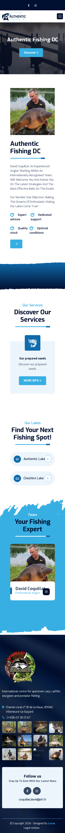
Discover (30, 52)
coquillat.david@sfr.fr (32, 799)
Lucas (51, 823)
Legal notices (32, 828)
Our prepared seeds (32, 358)
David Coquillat (30, 588)
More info (31, 380)
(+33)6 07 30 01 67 (18, 717)
